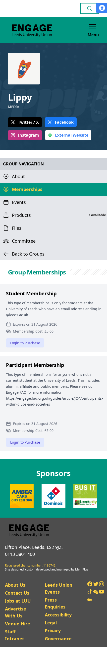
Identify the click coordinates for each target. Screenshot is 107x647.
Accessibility (58, 615)
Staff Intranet (14, 635)
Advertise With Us (15, 612)
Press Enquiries (55, 603)
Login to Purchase (25, 343)
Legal (51, 623)
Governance (58, 639)
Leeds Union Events (58, 588)
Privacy (53, 631)
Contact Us (17, 593)
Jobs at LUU (18, 601)
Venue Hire (17, 624)
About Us (15, 585)
